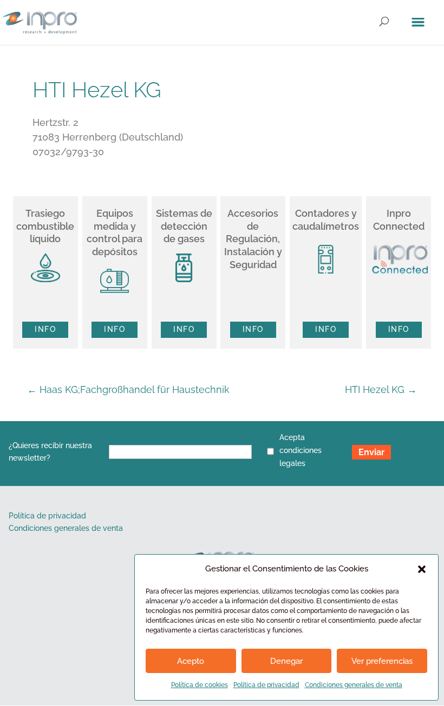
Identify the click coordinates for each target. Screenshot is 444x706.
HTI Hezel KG (381, 389)
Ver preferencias (382, 661)
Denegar (286, 661)
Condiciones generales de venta (353, 685)
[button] (421, 569)
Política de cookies (199, 685)
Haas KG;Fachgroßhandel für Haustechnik (128, 389)
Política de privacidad (266, 685)
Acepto (190, 661)
